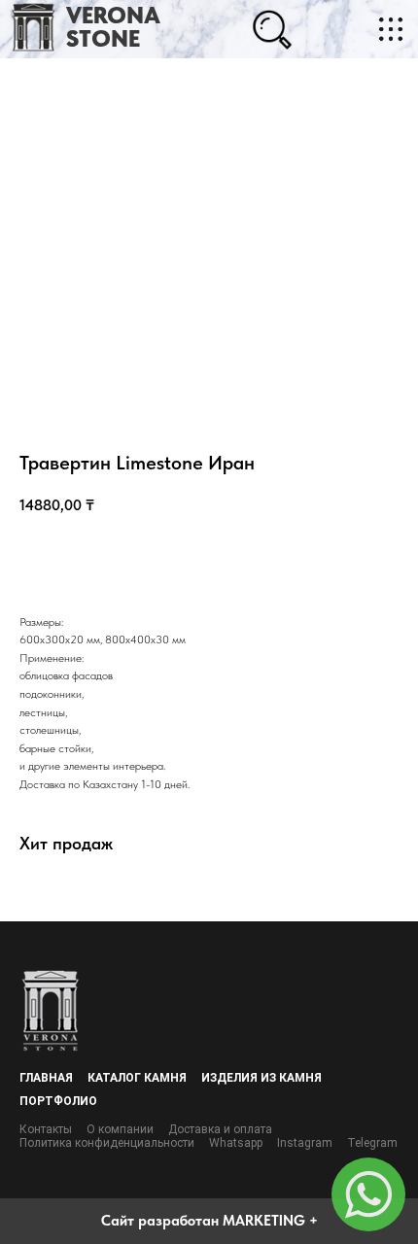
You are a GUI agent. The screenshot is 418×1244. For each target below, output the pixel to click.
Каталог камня (137, 1078)
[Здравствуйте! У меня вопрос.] (368, 1194)
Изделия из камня (261, 1078)
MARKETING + (270, 1220)
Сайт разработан (160, 1220)
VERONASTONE (113, 26)
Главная (46, 1078)
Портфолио (58, 1101)
